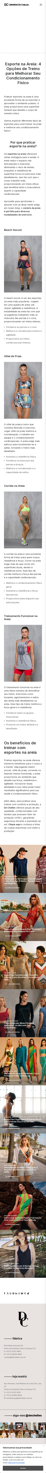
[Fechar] (43, 1446)
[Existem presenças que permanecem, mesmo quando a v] (34, 1434)
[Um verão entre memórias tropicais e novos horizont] (11, 1434)
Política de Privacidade (16, 1463)
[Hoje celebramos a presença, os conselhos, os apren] (42, 1434)
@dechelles (34, 1415)
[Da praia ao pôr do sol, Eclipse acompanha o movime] (4, 1426)
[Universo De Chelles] (17, 4)
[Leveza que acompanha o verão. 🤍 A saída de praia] (4, 1434)
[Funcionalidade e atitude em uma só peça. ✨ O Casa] (34, 1426)
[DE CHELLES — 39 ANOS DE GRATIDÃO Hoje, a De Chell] (19, 1426)
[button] (4, 1293)
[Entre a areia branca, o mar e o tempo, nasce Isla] (27, 1434)
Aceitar (23, 1468)
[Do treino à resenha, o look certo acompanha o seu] (27, 1426)
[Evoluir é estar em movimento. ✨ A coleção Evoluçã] (42, 1426)
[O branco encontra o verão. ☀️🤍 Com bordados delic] (19, 1434)
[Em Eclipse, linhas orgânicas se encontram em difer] (11, 1426)
